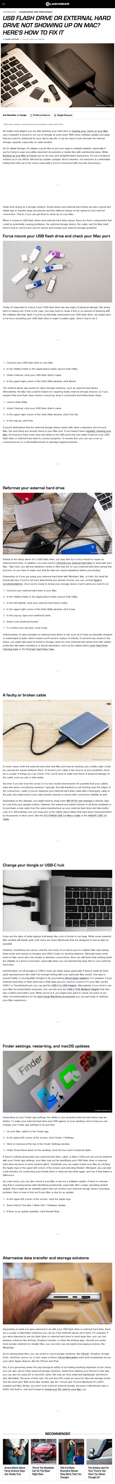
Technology (9, 12)
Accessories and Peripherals (35, 12)
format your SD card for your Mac (63, 1389)
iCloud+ (85, 1353)
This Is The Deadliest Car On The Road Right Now (43, 1470)
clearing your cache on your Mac (90, 131)
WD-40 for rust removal (79, 800)
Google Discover (65, 115)
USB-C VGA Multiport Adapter (83, 989)
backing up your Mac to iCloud (19, 155)
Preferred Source (41, 115)
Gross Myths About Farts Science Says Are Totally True (14, 1470)
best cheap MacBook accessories (56, 996)
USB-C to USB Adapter (64, 985)
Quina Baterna (12, 39)
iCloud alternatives (68, 1357)
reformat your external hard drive (74, 563)
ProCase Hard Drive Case (40, 649)
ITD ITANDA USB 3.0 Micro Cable (62, 815)
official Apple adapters (77, 978)
